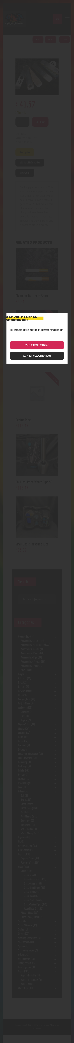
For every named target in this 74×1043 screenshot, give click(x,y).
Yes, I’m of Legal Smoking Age (37, 345)
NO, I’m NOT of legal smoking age (37, 355)
